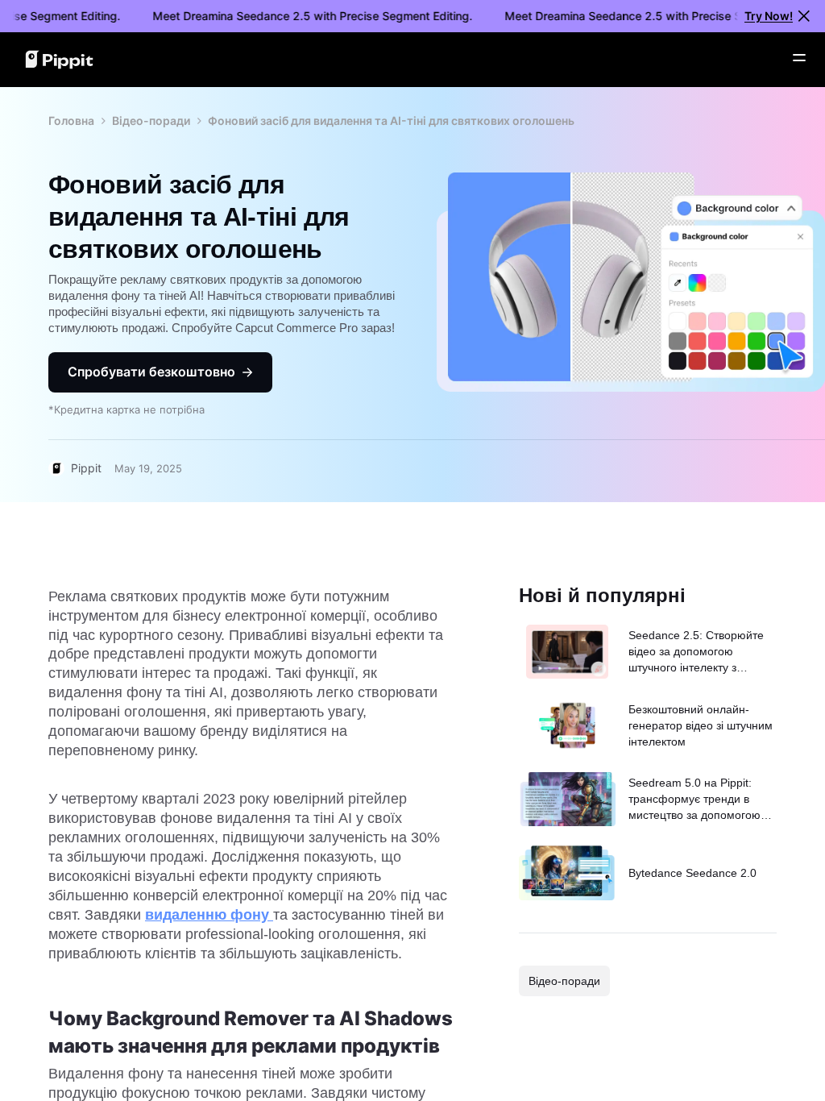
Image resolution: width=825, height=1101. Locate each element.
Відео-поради (151, 120)
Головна (71, 120)
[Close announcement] (804, 16)
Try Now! (768, 16)
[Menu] (799, 58)
